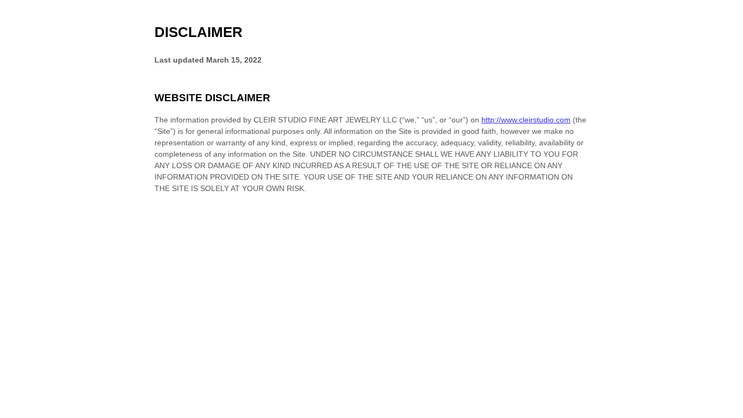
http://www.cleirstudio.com (526, 119)
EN (725, 412)
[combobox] (725, 412)
